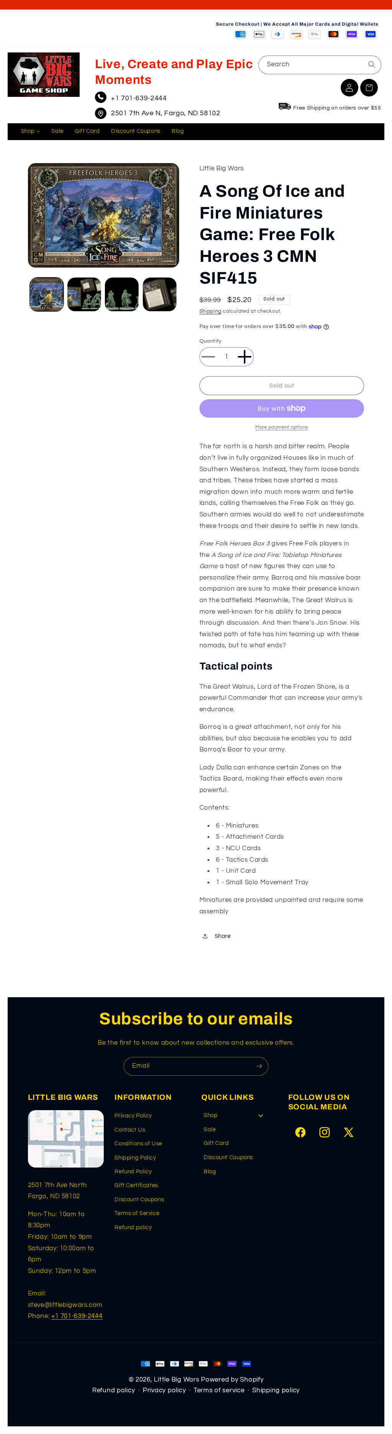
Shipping (210, 311)
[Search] (372, 64)
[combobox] (320, 65)
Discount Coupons (139, 1199)
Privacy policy (164, 1390)
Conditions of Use (138, 1144)
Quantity (210, 341)
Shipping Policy (135, 1158)
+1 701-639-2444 (139, 98)
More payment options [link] (281, 427)
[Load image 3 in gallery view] (122, 294)
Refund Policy (133, 1171)
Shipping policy (276, 1390)
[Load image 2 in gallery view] (84, 294)
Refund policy (133, 1227)
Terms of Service (136, 1213)
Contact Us (129, 1130)
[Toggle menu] (261, 1115)
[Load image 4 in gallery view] (159, 294)
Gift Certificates (136, 1185)
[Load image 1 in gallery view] (47, 294)
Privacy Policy (133, 1116)
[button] (369, 87)
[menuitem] (30, 131)
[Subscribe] (259, 1066)
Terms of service (219, 1390)
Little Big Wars (176, 1379)
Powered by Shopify (232, 1379)
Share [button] (223, 936)
